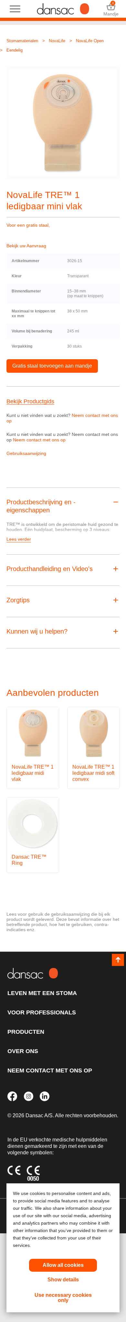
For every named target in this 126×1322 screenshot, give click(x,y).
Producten (25, 1032)
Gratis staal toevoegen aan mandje (52, 366)
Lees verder (18, 539)
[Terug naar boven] (118, 960)
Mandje (111, 9)
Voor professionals (41, 1012)
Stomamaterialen (22, 40)
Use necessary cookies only (63, 1297)
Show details (63, 1279)
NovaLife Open (90, 40)
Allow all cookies (63, 1265)
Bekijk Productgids (30, 402)
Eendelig (14, 50)
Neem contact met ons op (39, 439)
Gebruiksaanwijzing (26, 453)
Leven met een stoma (42, 993)
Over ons (22, 1051)
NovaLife (57, 40)
